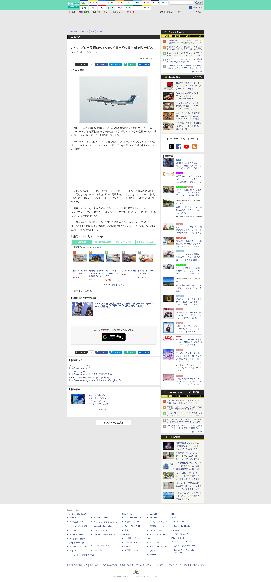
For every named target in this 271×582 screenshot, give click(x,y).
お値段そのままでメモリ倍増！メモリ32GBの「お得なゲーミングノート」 (188, 86)
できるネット (75, 551)
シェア (103, 64)
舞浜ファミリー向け (145, 242)
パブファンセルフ (181, 534)
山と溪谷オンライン (132, 538)
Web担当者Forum (76, 522)
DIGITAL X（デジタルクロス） (105, 535)
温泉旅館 (82, 242)
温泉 (127, 12)
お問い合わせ (95, 565)
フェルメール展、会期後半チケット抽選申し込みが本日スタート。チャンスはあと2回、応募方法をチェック (184, 55)
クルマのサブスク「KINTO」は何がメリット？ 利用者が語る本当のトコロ (189, 126)
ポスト (83, 64)
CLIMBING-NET (131, 542)
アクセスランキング (177, 32)
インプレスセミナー (101, 530)
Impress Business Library (103, 526)
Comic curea (179, 522)
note (131, 64)
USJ (161, 12)
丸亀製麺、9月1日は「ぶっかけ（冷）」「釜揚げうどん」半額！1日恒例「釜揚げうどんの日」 (185, 409)
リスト (91, 64)
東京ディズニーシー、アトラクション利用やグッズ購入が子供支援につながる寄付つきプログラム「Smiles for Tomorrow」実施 (189, 345)
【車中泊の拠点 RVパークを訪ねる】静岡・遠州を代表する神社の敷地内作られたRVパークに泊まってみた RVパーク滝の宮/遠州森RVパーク (185, 42)
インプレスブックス (101, 546)
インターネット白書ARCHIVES (82, 555)
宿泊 (179, 12)
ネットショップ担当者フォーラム (106, 522)
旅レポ (106, 12)
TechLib (153, 554)
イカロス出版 (152, 514)
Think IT (73, 518)
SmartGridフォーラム (102, 518)
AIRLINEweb (154, 518)
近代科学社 (126, 547)
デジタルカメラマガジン (79, 547)
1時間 (167, 36)
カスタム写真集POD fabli (184, 546)
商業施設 (170, 12)
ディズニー (151, 12)
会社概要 (159, 565)
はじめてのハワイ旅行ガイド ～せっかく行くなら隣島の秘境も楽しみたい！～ (189, 496)
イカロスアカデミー (157, 535)
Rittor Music (127, 514)
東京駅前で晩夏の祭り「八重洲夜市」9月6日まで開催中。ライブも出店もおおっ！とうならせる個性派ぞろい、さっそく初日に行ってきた (189, 246)
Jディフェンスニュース (158, 522)
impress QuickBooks (182, 526)
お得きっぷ (117, 12)
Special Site (174, 77)
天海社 (176, 518)
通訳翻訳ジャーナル (157, 526)
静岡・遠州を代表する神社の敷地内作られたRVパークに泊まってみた (189, 210)
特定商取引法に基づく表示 (194, 565)
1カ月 (198, 36)
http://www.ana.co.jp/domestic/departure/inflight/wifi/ (95, 380)
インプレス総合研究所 (78, 526)
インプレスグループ (173, 565)
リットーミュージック (133, 518)
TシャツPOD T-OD (132, 526)
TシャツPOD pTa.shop (183, 542)
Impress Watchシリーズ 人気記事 (183, 392)
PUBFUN (175, 530)
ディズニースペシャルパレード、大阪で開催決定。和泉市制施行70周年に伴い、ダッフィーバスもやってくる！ (185, 61)
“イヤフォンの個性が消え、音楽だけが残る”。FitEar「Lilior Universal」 (188, 106)
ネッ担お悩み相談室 (77, 539)
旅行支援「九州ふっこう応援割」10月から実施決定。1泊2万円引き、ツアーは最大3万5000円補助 (185, 49)
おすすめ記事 (174, 437)
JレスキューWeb (156, 530)
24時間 (177, 36)
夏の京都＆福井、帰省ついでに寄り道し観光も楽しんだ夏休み (189, 288)
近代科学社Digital (131, 550)
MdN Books (154, 542)
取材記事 (96, 12)
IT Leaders (74, 530)
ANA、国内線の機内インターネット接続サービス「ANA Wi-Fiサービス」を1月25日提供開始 (98, 401)
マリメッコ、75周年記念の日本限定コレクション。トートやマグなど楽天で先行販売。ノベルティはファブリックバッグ (189, 233)
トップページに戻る (113, 422)
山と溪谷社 (126, 535)
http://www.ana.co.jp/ (79, 368)
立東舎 (127, 530)
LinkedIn (146, 64)
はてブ (117, 64)
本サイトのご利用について (77, 565)
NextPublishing (100, 550)
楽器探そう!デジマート (133, 522)
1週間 (188, 36)
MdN (148, 539)
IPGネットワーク (177, 538)
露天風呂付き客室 (103, 242)
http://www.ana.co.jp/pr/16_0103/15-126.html (91, 374)
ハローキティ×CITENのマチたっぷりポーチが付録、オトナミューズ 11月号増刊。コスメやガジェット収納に (185, 68)
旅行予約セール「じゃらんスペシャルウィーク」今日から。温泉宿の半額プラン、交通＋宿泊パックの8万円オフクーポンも (189, 182)
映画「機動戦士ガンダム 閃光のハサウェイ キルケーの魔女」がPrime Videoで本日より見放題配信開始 (185, 421)
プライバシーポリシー (144, 565)
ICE (172, 514)
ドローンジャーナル (77, 535)
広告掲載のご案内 (110, 565)
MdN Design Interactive (159, 547)
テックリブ (151, 551)
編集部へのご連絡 (126, 565)
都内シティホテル (124, 242)
